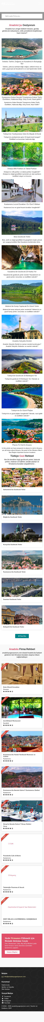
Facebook (7, 996)
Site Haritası (6, 989)
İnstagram (7, 1000)
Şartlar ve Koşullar (8, 987)
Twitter (6, 998)
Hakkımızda (6, 985)
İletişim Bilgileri (12, 952)
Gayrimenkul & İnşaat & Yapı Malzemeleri (22, 907)
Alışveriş (13, 875)
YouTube (7, 1003)
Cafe (11, 843)
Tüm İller (23, 636)
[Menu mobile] (40, 3)
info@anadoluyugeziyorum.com (15, 976)
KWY (10, 1008)
